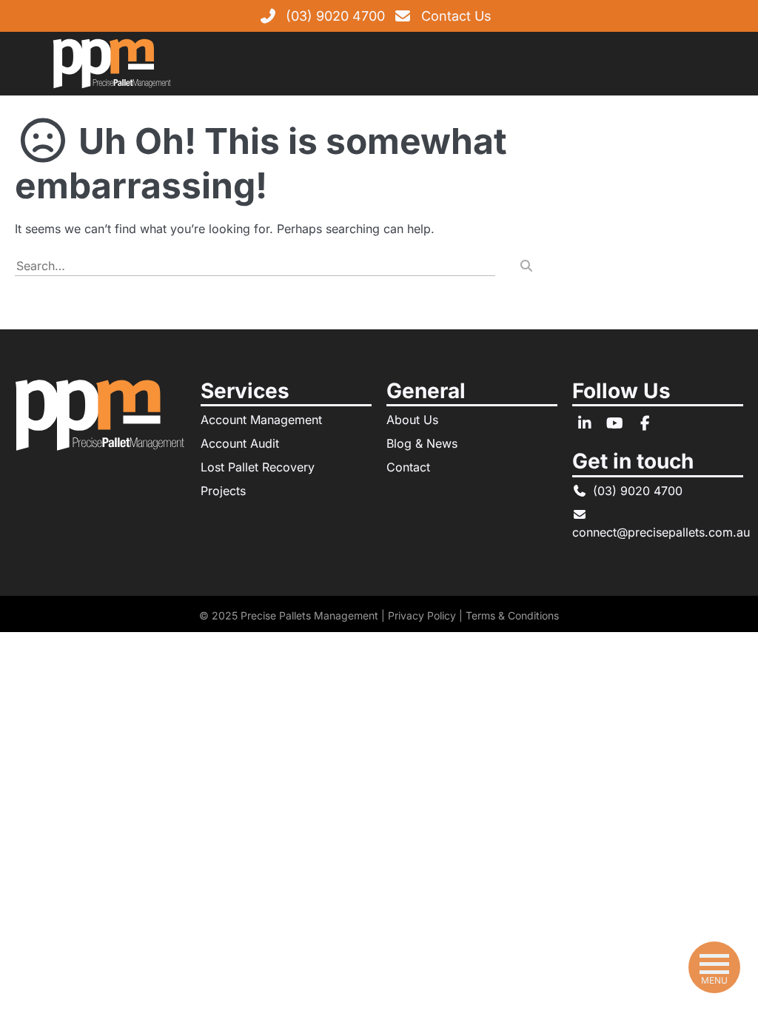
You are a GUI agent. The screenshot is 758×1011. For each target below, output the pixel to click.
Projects (223, 490)
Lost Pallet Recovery (258, 467)
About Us (412, 419)
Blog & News (421, 443)
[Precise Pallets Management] (112, 61)
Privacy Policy (422, 615)
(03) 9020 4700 (335, 16)
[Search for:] (255, 265)
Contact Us (456, 16)
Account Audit (240, 443)
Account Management (261, 419)
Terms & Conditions (512, 615)
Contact (408, 467)
